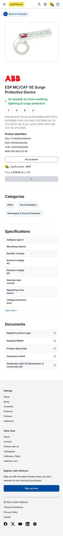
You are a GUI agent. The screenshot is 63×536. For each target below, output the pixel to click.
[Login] (45, 4)
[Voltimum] (16, 4)
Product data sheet (17, 348)
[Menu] (4, 4)
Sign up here (31, 488)
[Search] (39, 4)
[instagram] (35, 524)
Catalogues (9, 451)
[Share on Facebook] (8, 110)
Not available (31, 159)
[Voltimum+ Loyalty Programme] (51, 4)
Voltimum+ (9, 421)
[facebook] (5, 524)
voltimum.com (11, 461)
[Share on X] (16, 110)
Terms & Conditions (13, 507)
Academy (8, 406)
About (7, 436)
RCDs (10, 204)
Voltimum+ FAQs (12, 456)
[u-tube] (20, 524)
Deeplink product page (19, 333)
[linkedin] (27, 524)
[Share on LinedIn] (24, 110)
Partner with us (11, 446)
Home (6, 396)
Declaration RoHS (16, 356)
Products (8, 411)
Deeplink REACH (15, 340)
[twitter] (13, 524)
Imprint (7, 517)
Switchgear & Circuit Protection (24, 213)
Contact (8, 441)
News (6, 401)
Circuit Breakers (28, 204)
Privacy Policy (11, 512)
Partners (8, 416)
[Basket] (58, 4)
